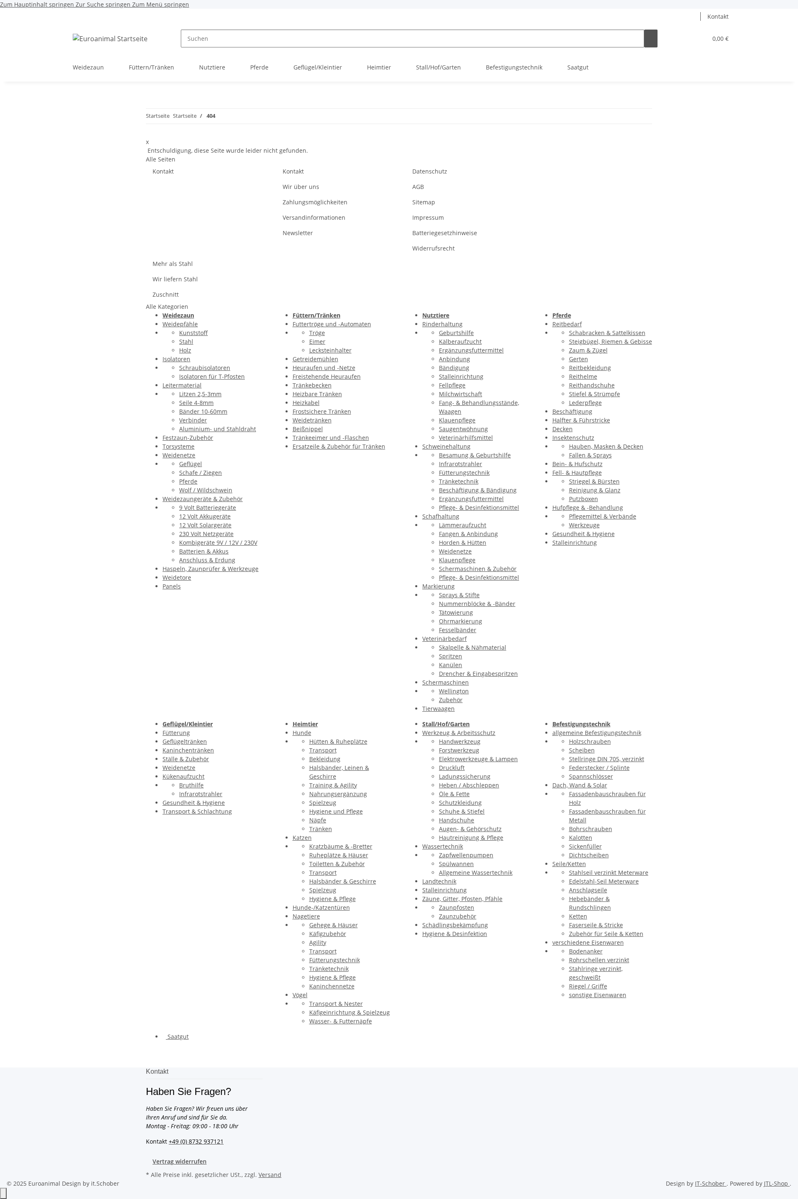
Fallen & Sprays (590, 455)
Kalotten (580, 838)
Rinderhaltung (442, 324)
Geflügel (190, 464)
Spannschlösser (591, 776)
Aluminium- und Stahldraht (217, 429)
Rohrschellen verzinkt (599, 960)
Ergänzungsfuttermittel (471, 350)
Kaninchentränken (188, 750)
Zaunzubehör (457, 916)
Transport (323, 750)
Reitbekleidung (590, 368)
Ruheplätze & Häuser (338, 855)
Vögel (300, 995)
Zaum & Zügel (588, 350)
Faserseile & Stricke (596, 925)
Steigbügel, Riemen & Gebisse (610, 341)
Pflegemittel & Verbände (602, 516)
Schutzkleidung (460, 803)
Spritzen (450, 656)
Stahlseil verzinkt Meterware (608, 872)
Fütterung (176, 733)
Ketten (578, 916)
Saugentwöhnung (463, 429)
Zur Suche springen (104, 4)
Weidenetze (179, 455)
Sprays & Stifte (459, 595)
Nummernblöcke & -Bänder (477, 604)
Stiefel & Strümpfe (594, 394)
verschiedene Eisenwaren (588, 942)
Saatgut (177, 1036)
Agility (317, 942)
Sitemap (423, 202)
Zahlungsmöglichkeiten (315, 202)
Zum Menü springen (160, 4)
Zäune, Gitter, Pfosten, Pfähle (462, 899)
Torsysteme (179, 446)
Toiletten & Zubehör (337, 864)
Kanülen (450, 665)
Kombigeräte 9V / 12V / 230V (218, 542)
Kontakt (718, 16)
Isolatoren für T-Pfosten (212, 376)
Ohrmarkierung (460, 621)
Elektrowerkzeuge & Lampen (478, 759)
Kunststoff (193, 333)
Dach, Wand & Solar (579, 785)
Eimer (317, 341)
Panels (172, 586)
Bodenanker (586, 951)
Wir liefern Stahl (175, 279)
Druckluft (452, 768)
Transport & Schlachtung (197, 811)
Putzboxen (583, 499)
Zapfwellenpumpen (466, 855)
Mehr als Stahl (173, 264)
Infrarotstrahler (460, 464)
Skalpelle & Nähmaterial (472, 647)
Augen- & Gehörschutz (470, 829)
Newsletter (298, 233)
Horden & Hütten (462, 542)
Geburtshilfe (456, 333)
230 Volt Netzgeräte (206, 534)
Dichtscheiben (589, 855)
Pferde (188, 481)
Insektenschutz (573, 438)
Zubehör (451, 700)
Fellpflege (452, 385)
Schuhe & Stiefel (462, 811)
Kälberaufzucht (460, 341)
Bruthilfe (191, 785)
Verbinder (193, 420)
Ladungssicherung (464, 776)
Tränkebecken (312, 385)
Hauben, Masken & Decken (606, 446)
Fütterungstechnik (464, 473)
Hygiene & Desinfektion (454, 934)
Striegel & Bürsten (594, 481)
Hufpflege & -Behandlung (587, 507)
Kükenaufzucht (183, 776)
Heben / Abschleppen (469, 785)
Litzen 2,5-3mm (200, 394)
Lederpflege (585, 403)
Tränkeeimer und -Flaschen (331, 438)
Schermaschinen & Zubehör (478, 569)
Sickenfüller (585, 846)
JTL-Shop (777, 1183)
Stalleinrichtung (461, 376)
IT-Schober (711, 1183)
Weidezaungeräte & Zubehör (203, 499)
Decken (562, 429)
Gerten (578, 359)
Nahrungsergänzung (338, 794)
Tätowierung (456, 612)
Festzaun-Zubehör (188, 438)
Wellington (454, 691)
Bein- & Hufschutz (577, 464)
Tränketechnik (458, 481)
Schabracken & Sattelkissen (607, 333)
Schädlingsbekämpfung (455, 925)
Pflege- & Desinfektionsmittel (479, 507)
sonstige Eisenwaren (597, 995)
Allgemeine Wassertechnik (475, 872)
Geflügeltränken (185, 741)
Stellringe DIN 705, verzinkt (606, 759)
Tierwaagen (438, 708)
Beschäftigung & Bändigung (478, 490)
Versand (270, 1175)
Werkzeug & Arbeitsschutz (458, 733)
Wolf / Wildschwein (205, 490)
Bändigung (454, 368)
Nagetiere (306, 916)
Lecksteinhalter (330, 350)
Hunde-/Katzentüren (321, 907)
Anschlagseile (588, 890)
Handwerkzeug (459, 741)
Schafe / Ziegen (200, 473)
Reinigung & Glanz (595, 490)
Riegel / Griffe (588, 986)
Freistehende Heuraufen (327, 376)
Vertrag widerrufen (180, 1161)
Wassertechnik (442, 846)
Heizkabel (306, 403)
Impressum (428, 217)
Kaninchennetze (332, 986)
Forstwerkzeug (459, 750)
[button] (694, 16)
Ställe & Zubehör (186, 759)
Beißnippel (308, 429)
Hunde (302, 733)
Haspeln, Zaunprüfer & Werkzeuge (211, 569)
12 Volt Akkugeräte (205, 516)
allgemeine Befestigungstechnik (596, 733)
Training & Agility (333, 785)
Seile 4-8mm (196, 403)
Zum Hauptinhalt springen (38, 4)
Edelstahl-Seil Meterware (604, 881)
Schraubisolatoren (204, 368)
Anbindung (454, 359)
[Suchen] (651, 38)
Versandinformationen (314, 217)
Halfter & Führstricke (581, 420)
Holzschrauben (590, 741)
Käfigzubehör (327, 934)
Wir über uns (301, 187)
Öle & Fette (454, 794)
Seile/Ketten (569, 864)
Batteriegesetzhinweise (444, 233)
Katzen (302, 838)
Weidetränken (312, 420)
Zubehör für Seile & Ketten (606, 934)
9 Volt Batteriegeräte (207, 507)
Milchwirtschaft (460, 394)
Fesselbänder (457, 630)
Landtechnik (439, 881)
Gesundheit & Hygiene (583, 534)
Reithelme (583, 376)
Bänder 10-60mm (203, 411)
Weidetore (177, 577)
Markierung (438, 586)
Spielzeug (322, 803)
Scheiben (582, 750)
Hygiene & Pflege (332, 899)
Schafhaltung (440, 516)
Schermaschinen (445, 682)
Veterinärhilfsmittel (466, 438)
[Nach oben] (3, 1193)
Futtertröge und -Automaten (332, 324)
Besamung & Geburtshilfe (475, 455)
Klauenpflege (457, 420)
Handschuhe (456, 820)
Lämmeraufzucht (462, 525)
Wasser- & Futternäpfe (340, 1021)
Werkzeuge (584, 525)
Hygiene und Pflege (336, 811)
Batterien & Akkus (204, 551)
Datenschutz (429, 171)
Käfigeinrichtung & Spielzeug (349, 1012)
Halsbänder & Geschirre (342, 881)
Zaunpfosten (456, 907)
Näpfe (317, 820)
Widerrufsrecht (433, 248)
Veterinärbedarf (444, 639)
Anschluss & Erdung (207, 560)
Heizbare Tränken (317, 394)
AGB (418, 187)
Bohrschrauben (590, 829)
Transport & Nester (336, 1004)
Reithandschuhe (592, 385)
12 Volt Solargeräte (205, 525)
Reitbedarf (567, 324)
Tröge (317, 333)
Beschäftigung (572, 411)
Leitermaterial (182, 385)
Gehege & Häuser (333, 925)
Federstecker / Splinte (599, 768)
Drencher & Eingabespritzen (478, 674)
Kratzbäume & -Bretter (340, 846)
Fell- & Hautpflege (577, 473)
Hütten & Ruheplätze (338, 741)
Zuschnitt (166, 294)
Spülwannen (456, 864)
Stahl (186, 341)
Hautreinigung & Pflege (471, 838)
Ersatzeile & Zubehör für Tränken (339, 446)
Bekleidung (324, 759)
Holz (185, 350)
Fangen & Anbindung (468, 534)
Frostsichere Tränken (322, 411)
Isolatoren (176, 359)
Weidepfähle (180, 324)
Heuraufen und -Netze (324, 368)
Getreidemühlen (315, 359)
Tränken (320, 829)
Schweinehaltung (446, 446)
